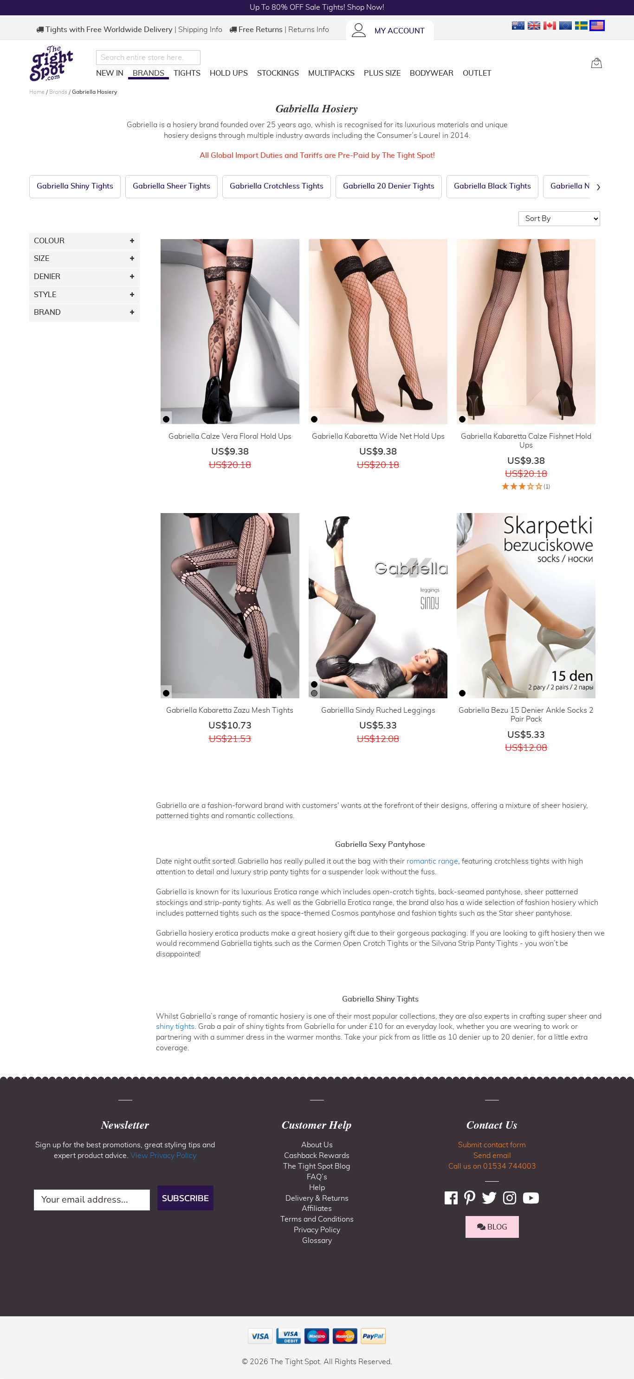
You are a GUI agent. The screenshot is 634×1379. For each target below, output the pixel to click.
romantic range (432, 861)
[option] (166, 419)
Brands (59, 92)
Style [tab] (45, 295)
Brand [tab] (47, 312)
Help (317, 1187)
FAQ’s (317, 1177)
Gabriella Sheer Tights (171, 186)
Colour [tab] (49, 241)
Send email (492, 1155)
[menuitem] (109, 73)
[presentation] (598, 187)
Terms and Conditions (317, 1219)
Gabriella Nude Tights (588, 186)
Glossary (317, 1240)
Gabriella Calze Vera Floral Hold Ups (229, 436)
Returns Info (308, 29)
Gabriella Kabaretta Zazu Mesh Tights (229, 710)
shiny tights (175, 1026)
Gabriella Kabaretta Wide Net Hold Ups (378, 436)
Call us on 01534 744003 (492, 1166)
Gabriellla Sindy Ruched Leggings (378, 710)
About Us (317, 1145)
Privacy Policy (317, 1230)
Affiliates (317, 1208)
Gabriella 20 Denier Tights (388, 186)
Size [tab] (41, 258)
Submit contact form (492, 1145)
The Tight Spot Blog (316, 1166)
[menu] (340, 75)
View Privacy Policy (163, 1155)
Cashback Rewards (316, 1155)
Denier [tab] (47, 276)
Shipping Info (200, 29)
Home (37, 92)
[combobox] (148, 57)
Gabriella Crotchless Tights (276, 186)
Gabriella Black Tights (492, 186)
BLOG (496, 1227)
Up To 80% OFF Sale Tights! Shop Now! (317, 7)
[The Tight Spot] (60, 63)
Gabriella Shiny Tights (75, 186)
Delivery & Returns (317, 1198)
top (11, 1324)
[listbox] (166, 420)
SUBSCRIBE (185, 1198)
